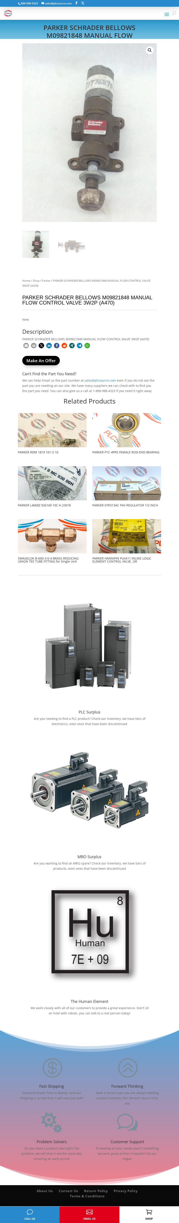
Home (26, 281)
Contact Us (68, 1191)
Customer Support (127, 1141)
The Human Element (89, 1001)
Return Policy (96, 1191)
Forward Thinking (127, 1086)
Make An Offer (41, 361)
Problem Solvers (52, 1141)
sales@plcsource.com (100, 380)
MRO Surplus (89, 856)
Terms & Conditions (87, 1196)
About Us (45, 1191)
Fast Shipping (51, 1086)
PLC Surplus (89, 712)
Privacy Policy (126, 1191)
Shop (36, 281)
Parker (46, 281)
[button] (150, 50)
